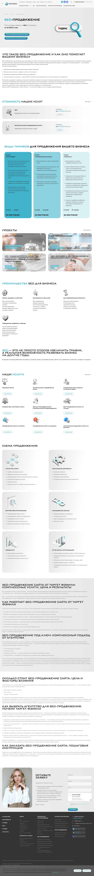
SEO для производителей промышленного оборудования (44, 407)
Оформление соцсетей (60, 834)
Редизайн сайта (8, 388)
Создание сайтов (11, 248)
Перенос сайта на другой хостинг (45, 826)
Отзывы (4, 822)
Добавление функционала (43, 824)
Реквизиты (77, 825)
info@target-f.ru (78, 821)
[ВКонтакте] (73, 829)
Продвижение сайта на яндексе (44, 426)
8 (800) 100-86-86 (79, 2)
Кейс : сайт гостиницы (14, 236)
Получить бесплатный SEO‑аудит (17, 34)
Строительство (23, 829)
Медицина (54, 266)
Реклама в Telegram (59, 836)
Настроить (87, 870)
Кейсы (22, 816)
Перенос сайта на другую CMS (27, 843)
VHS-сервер (40, 833)
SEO (16, 110)
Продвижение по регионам (61, 823)
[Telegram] (74, 833)
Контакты (5, 831)
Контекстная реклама (62, 816)
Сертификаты (6, 819)
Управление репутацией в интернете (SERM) (72, 388)
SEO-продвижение (43, 836)
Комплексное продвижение (61, 827)
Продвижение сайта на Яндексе (44, 841)
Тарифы (4, 828)
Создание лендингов (24, 845)
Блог (3, 825)
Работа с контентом (41, 828)
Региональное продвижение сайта (28, 125)
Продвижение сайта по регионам (45, 845)
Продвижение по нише (60, 821)
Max (76, 836)
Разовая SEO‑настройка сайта (13, 407)
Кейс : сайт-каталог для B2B (61, 236)
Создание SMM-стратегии (61, 832)
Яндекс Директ (58, 819)
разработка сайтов (26, 835)
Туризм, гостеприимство (13, 245)
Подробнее (7, 394)
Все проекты (87, 230)
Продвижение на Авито (60, 825)
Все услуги (88, 374)
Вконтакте (77, 828)
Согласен (78, 870)
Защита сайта (40, 822)
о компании (6, 816)
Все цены (88, 101)
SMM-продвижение (24, 821)
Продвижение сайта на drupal (13, 426)
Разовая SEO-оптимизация (43, 839)
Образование (23, 825)
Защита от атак (40, 820)
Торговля (54, 245)
